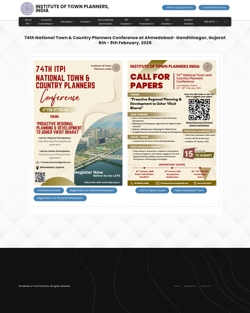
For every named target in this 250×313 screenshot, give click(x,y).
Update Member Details (214, 7)
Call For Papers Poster (152, 190)
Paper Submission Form (188, 190)
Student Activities (188, 21)
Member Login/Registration (179, 7)
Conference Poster (48, 190)
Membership (190, 286)
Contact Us (206, 286)
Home (176, 286)
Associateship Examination (105, 21)
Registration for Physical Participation (60, 198)
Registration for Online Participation (92, 190)
